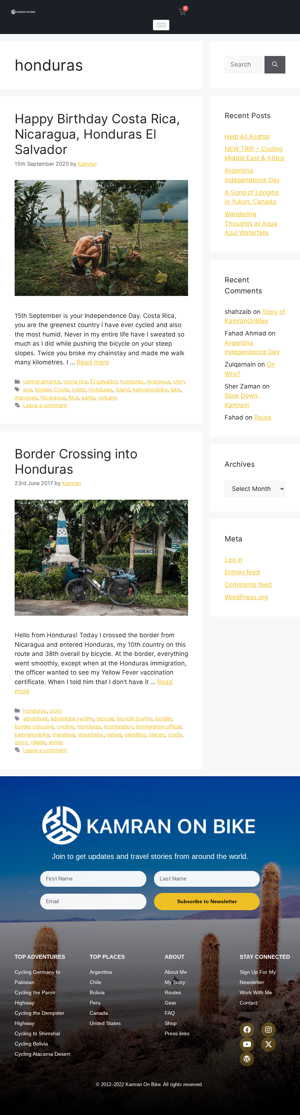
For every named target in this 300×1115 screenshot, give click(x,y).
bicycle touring (135, 718)
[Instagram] (268, 1029)
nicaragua (158, 381)
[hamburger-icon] (161, 25)
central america (41, 381)
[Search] (275, 65)
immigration (118, 726)
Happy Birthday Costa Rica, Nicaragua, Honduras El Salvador (97, 134)
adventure (35, 718)
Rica (73, 397)
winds (56, 742)
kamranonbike (150, 389)
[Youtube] (247, 1044)
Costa (61, 389)
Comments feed (248, 584)
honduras (131, 381)
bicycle (105, 718)
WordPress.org (246, 597)
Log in (234, 559)
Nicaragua (53, 397)
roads (175, 734)
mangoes (26, 397)
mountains (91, 734)
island (123, 389)
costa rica (75, 381)
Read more (93, 362)
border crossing (34, 726)
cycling (65, 726)
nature (114, 734)
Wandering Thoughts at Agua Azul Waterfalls (251, 223)
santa (88, 397)
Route (262, 417)
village (38, 742)
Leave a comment (45, 405)
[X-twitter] (268, 1044)
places (157, 734)
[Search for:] (245, 65)
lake (175, 389)
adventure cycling (72, 718)
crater (79, 389)
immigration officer (158, 726)
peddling (135, 734)
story (179, 381)
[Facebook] (247, 1029)
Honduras (101, 389)
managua (63, 734)
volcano (107, 397)
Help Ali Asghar (247, 136)
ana (27, 389)
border (43, 389)
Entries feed (242, 572)
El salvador (103, 381)
